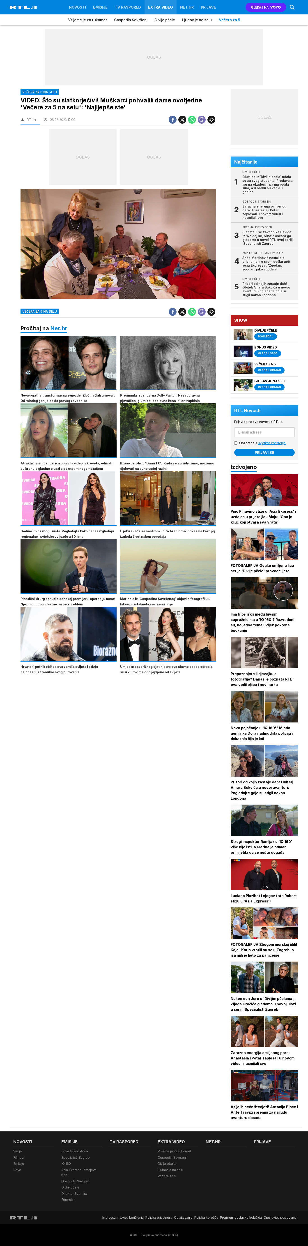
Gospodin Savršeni (130, 20)
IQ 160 (66, 1163)
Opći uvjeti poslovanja (280, 1217)
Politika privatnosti (158, 1217)
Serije (17, 1151)
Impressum (110, 1217)
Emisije (100, 7)
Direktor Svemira (74, 1193)
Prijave (208, 7)
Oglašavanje (183, 1217)
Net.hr (58, 328)
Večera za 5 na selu (39, 311)
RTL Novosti (247, 410)
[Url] (211, 120)
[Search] (292, 7)
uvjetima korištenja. (272, 443)
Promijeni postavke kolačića (241, 1217)
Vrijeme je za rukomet (87, 20)
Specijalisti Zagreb (75, 1157)
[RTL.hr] (23, 7)
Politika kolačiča (206, 1217)
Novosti (77, 7)
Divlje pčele (165, 20)
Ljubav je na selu (197, 20)
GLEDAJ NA (260, 7)
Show (240, 320)
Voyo (17, 1170)
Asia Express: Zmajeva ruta (79, 1172)
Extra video (160, 7)
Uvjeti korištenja (132, 1217)
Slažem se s (262, 443)
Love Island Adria (74, 1151)
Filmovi (18, 1157)
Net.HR (187, 7)
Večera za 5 (229, 20)
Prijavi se (264, 452)
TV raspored (128, 7)
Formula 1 (68, 1200)
